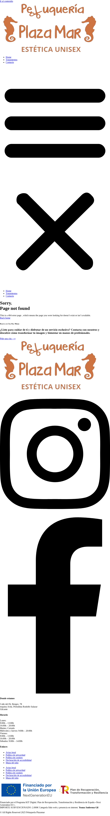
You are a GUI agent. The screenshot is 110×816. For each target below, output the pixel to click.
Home (8, 57)
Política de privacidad (15, 755)
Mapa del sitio (12, 763)
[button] (55, 176)
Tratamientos (11, 60)
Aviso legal (11, 752)
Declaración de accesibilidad (19, 760)
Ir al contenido (6, 1)
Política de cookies (14, 757)
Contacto (10, 62)
